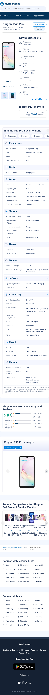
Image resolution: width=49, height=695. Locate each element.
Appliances (38, 16)
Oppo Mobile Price (11, 569)
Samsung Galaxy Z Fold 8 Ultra (10, 604)
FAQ (28, 653)
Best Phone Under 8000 (10, 582)
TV (26, 16)
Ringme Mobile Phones (15, 547)
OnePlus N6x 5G (11, 613)
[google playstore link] (24, 669)
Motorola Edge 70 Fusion (23, 604)
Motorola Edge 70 (9, 621)
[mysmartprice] (10, 4)
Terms (21, 653)
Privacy (43, 650)
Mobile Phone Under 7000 (25, 578)
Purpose (25, 650)
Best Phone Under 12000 (25, 573)
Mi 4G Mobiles (38, 569)
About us (16, 650)
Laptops (16, 16)
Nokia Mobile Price (40, 573)
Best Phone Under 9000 (39, 578)
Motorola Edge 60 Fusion (9, 625)
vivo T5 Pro (24, 625)
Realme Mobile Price (25, 569)
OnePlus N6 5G (10, 617)
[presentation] (8, 471)
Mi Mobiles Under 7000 (25, 582)
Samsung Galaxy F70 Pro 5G (10, 609)
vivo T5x (38, 613)
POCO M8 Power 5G (24, 617)
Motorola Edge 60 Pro (40, 621)
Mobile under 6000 (11, 573)
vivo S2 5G (24, 600)
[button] (3, 9)
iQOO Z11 (39, 604)
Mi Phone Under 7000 (39, 582)
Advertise (34, 650)
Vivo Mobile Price (39, 565)
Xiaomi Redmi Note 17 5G (39, 600)
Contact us (7, 650)
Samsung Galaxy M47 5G (39, 617)
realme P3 (39, 609)
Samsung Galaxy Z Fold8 (9, 600)
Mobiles (3, 16)
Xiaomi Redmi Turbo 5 (25, 621)
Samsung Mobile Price (10, 565)
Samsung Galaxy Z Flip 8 (25, 609)
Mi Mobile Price (24, 565)
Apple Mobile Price (11, 578)
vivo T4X (23, 613)
